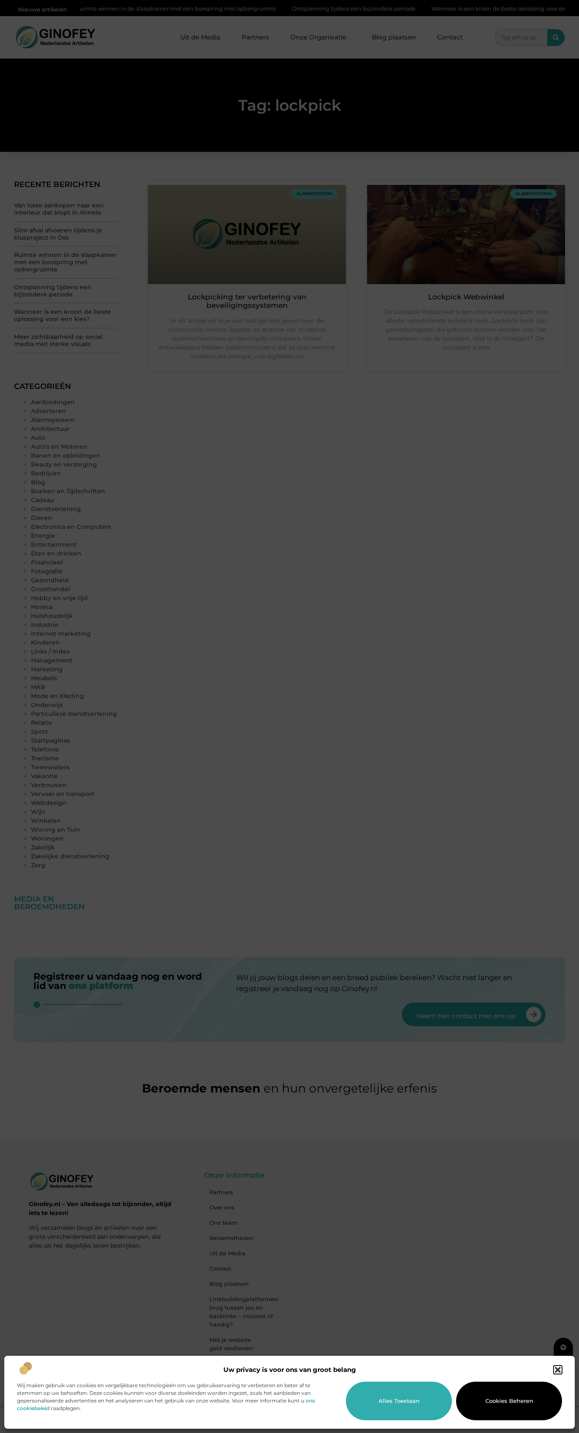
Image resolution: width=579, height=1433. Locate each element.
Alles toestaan (399, 1400)
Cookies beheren (509, 1400)
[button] (558, 1370)
